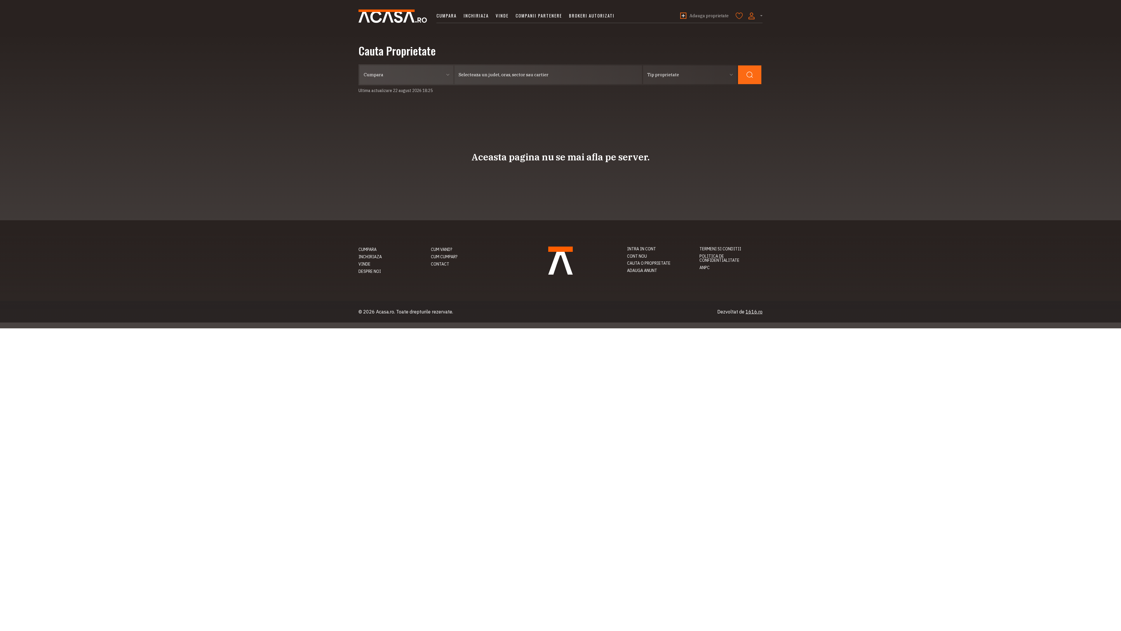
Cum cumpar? (444, 256)
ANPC (704, 267)
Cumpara (446, 15)
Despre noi (369, 271)
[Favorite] (739, 16)
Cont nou (637, 256)
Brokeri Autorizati (592, 15)
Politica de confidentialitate (719, 258)
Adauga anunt (642, 270)
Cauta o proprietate (649, 263)
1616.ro (754, 312)
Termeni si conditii (720, 249)
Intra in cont (641, 249)
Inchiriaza (476, 15)
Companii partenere (539, 15)
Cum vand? (441, 249)
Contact (440, 264)
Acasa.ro (392, 16)
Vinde (502, 15)
